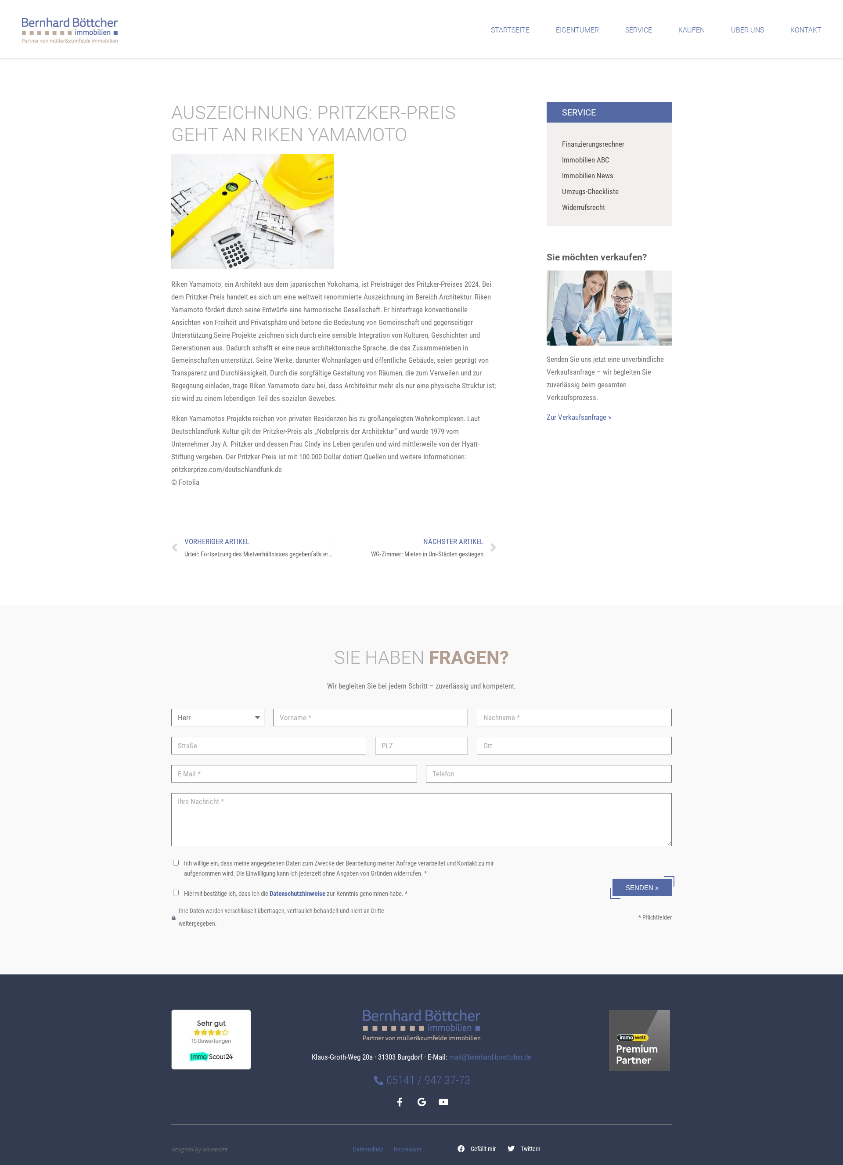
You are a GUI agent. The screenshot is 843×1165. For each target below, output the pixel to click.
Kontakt (805, 30)
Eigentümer (577, 30)
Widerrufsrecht (583, 207)
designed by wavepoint (199, 1149)
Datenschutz (368, 1149)
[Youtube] (443, 1102)
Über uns (747, 30)
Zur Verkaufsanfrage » (579, 417)
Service (638, 30)
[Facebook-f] (399, 1102)
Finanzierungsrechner (593, 144)
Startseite (510, 30)
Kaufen (691, 30)
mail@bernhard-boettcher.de (490, 1057)
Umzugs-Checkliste (590, 191)
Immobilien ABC (585, 159)
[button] (477, 1148)
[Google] (421, 1102)
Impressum (408, 1149)
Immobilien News (587, 175)
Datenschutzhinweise (297, 894)
